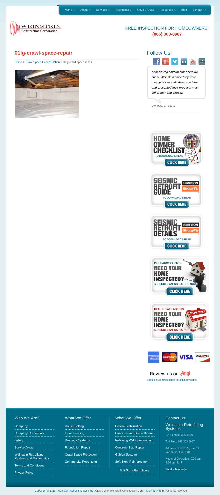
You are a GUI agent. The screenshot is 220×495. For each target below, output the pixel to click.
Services (100, 10)
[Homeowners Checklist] (176, 168)
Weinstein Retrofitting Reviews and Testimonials (32, 456)
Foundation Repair (77, 447)
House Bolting (74, 426)
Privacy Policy (24, 472)
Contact (196, 10)
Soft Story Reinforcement (132, 461)
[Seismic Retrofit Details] (176, 251)
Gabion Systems (126, 454)
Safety (19, 440)
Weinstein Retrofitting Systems (75, 490)
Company (21, 426)
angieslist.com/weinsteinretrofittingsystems (172, 379)
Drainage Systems (77, 440)
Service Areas (145, 9)
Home (67, 10)
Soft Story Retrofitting (134, 470)
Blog (184, 9)
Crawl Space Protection (81, 454)
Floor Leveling (74, 433)
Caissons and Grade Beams (134, 433)
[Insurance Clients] (179, 297)
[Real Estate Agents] (179, 343)
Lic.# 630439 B (155, 490)
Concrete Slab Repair (129, 447)
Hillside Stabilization (128, 426)
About (83, 10)
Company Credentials (29, 433)
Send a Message (175, 469)
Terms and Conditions (29, 465)
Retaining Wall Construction (134, 440)
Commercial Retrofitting (81, 461)
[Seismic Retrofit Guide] (176, 209)
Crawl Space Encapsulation (43, 62)
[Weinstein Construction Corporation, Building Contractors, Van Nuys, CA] (168, 395)
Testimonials (123, 9)
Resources (165, 10)
